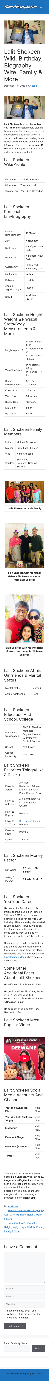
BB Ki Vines (25, 821)
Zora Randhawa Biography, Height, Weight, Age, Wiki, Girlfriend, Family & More (24, 1227)
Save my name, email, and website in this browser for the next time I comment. (24, 1314)
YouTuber (13, 1206)
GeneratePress (24, 1376)
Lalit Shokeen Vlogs (15, 957)
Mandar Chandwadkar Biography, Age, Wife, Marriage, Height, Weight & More (24, 1214)
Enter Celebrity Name (15, 1343)
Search (38, 1348)
